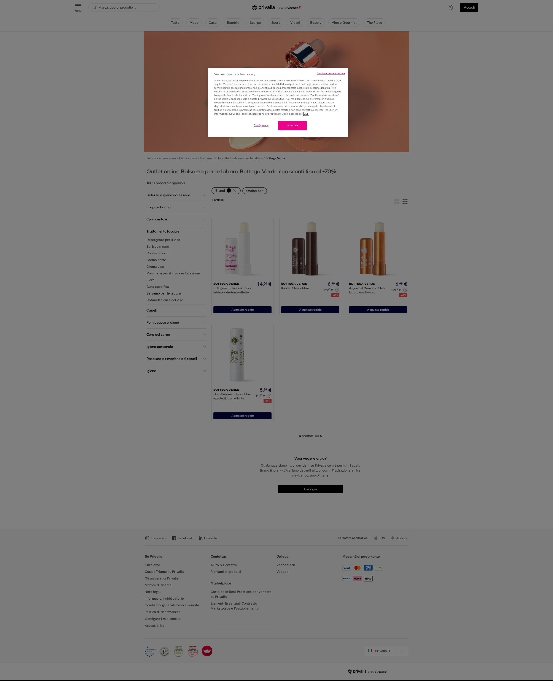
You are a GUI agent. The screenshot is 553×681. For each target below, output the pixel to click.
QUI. (306, 113)
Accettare (293, 125)
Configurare (261, 125)
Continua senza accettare (331, 73)
